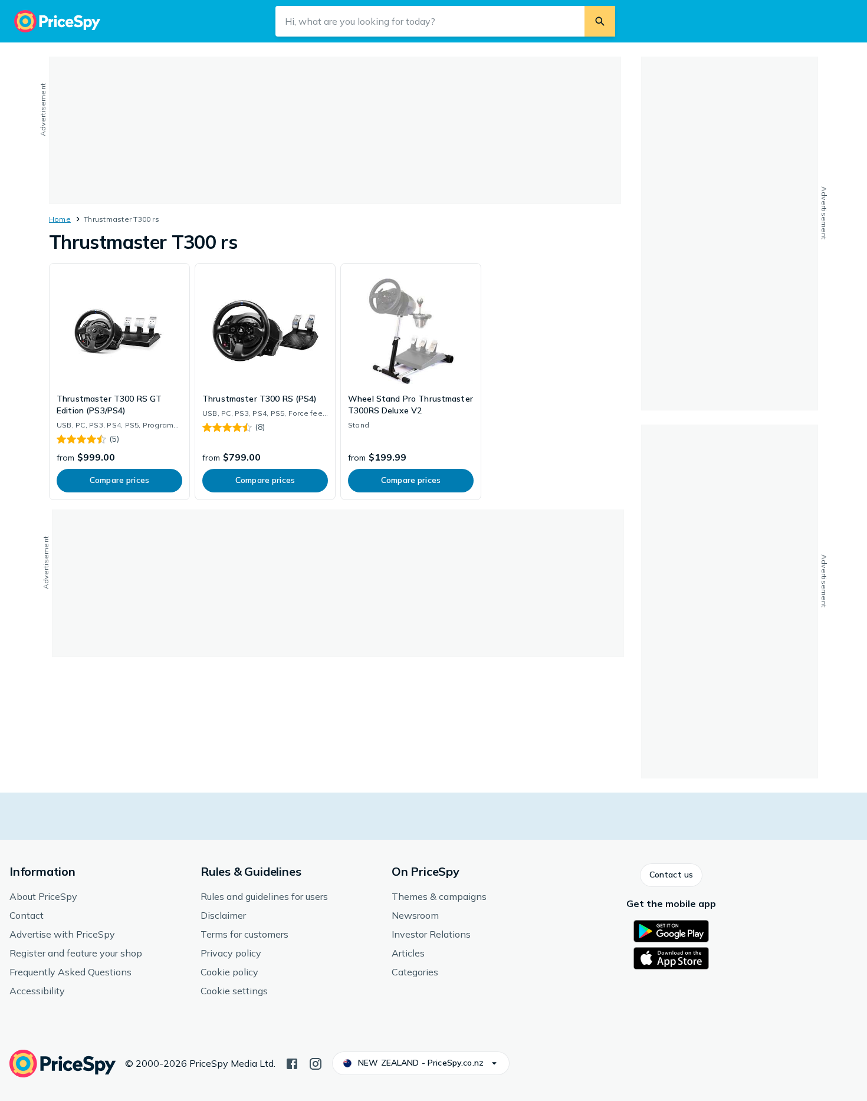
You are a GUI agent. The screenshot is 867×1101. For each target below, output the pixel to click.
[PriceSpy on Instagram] (315, 1063)
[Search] (599, 21)
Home (60, 219)
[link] (119, 381)
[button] (671, 875)
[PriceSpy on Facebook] (292, 1063)
